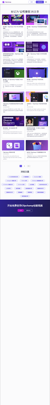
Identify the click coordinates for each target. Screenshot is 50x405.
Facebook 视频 (37, 176)
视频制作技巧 (40, 188)
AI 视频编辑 (26, 176)
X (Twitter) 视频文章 (8, 184)
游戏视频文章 (29, 188)
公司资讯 (8, 188)
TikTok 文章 (24, 180)
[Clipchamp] (7, 2)
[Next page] (28, 166)
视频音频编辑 (40, 192)
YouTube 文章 (21, 184)
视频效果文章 (9, 192)
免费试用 (40, 2)
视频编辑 (20, 192)
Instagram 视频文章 (11, 180)
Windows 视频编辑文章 (37, 180)
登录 (32, 2)
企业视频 (32, 184)
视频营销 (30, 192)
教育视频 (18, 188)
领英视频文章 (25, 196)
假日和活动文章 (43, 184)
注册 (21, 210)
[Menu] (46, 2)
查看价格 (28, 210)
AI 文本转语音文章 (13, 176)
